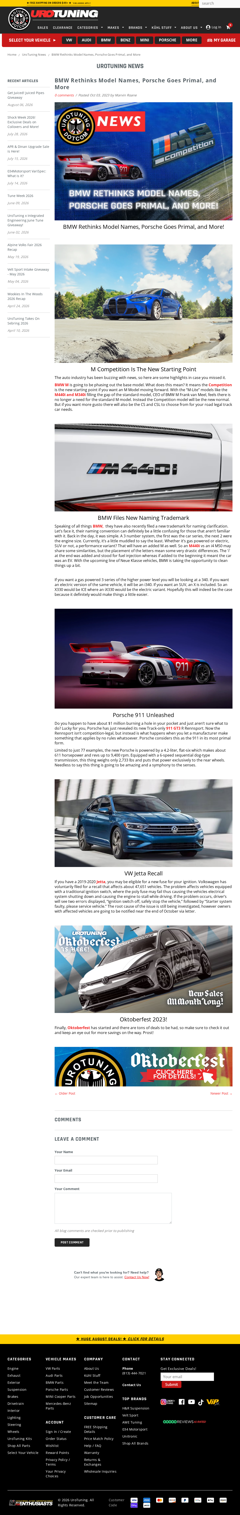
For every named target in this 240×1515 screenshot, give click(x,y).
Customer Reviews (99, 1389)
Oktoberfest (79, 1027)
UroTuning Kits (20, 1438)
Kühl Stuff (92, 1375)
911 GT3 (173, 728)
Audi (86, 40)
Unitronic (130, 1436)
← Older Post (65, 1093)
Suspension (17, 1389)
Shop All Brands (135, 1443)
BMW (106, 40)
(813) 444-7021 (134, 1370)
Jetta (101, 881)
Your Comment (67, 1189)
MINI (144, 40)
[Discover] (172, 1500)
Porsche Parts (57, 1389)
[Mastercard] (159, 1500)
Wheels (13, 1431)
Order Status (56, 1438)
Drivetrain (16, 1403)
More (191, 40)
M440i (194, 545)
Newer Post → (221, 1093)
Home (12, 54)
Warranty (91, 1452)
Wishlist (52, 1445)
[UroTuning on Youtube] (191, 1403)
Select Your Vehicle (23, 1452)
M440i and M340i (70, 394)
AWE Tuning (132, 1422)
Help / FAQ (92, 1445)
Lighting (14, 1417)
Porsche (167, 40)
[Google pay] (197, 1500)
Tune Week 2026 (20, 195)
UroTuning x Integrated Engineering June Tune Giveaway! (26, 220)
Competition (220, 384)
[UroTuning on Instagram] (168, 1403)
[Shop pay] (134, 1505)
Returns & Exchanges (92, 1462)
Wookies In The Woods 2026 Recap (25, 296)
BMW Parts (55, 1382)
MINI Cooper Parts (60, 1396)
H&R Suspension (135, 1408)
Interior (14, 1410)
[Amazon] (223, 1500)
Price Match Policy (99, 1438)
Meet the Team (96, 1382)
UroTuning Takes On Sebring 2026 (24, 320)
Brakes (13, 1396)
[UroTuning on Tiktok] (201, 1403)
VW (69, 40)
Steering (14, 1424)
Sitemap (91, 1403)
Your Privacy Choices (56, 1473)
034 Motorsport (134, 1429)
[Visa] (134, 1500)
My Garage (225, 40)
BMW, (99, 526)
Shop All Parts (19, 1445)
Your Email (63, 1170)
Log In (216, 27)
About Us (91, 1368)
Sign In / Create (58, 1431)
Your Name (64, 1152)
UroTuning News (34, 54)
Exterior (14, 1382)
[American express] (146, 1500)
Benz (125, 40)
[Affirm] (146, 1505)
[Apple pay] (210, 1500)
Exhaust (14, 1375)
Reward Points (57, 1452)
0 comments (65, 95)
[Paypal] (184, 1500)
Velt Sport (130, 1415)
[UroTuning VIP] (213, 1403)
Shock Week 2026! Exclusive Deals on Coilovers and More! (23, 122)
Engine (13, 1368)
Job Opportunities (98, 1396)
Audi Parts (54, 1375)
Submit (171, 1384)
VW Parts (53, 1368)
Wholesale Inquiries (100, 1471)
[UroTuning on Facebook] (181, 1403)
